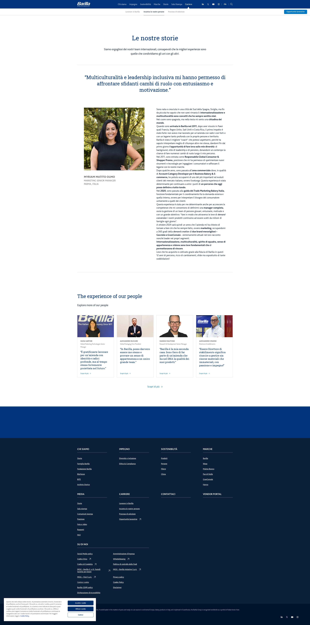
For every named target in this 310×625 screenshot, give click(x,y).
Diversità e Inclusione (127, 458)
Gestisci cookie (83, 582)
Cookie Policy (118, 582)
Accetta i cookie (80, 603)
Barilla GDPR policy (85, 587)
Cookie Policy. (24, 616)
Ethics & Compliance (127, 464)
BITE (79, 479)
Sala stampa (82, 509)
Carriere (188, 4)
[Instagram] (218, 4)
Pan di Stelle (208, 474)
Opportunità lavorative (296, 12)
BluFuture (81, 474)
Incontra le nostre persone (154, 12)
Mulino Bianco (208, 469)
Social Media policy (85, 554)
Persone (164, 464)
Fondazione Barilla (84, 469)
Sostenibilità (145, 4)
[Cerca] (231, 4)
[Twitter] (208, 4)
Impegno (133, 4)
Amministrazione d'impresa (124, 554)
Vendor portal (212, 494)
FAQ (79, 535)
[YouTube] (213, 4)
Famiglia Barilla (83, 464)
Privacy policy (118, 577)
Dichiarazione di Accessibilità (88, 593)
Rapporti (80, 530)
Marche (157, 4)
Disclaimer (117, 587)
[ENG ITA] (225, 4)
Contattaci (168, 494)
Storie (165, 4)
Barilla (205, 458)
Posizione (81, 519)
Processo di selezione (176, 12)
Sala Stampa (176, 4)
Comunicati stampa (85, 514)
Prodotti (164, 458)
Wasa (205, 464)
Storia (79, 458)
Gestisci (80, 615)
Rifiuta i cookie (81, 609)
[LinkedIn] (203, 4)
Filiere (163, 469)
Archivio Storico (83, 485)
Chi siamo (122, 4)
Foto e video (82, 524)
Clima (163, 474)
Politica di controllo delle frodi (125, 564)
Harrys (205, 485)
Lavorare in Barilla (132, 12)
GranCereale (208, 479)
